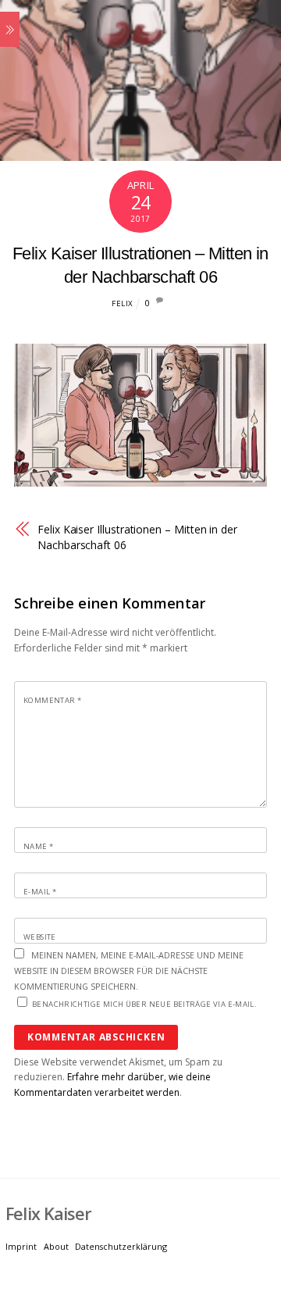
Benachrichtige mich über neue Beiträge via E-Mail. (144, 1004)
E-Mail (39, 892)
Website (39, 937)
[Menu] (10, 29)
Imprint (21, 1246)
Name (38, 846)
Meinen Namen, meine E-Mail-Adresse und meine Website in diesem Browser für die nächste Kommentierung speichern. (129, 970)
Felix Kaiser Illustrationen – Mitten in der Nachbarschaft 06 (137, 537)
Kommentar (52, 700)
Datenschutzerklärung (121, 1246)
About (56, 1246)
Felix (122, 303)
